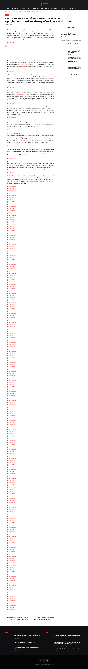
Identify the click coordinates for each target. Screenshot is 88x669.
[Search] (80, 8)
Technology (54, 8)
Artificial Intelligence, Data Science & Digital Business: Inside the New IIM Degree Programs (74, 68)
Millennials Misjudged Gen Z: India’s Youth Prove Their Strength (70, 33)
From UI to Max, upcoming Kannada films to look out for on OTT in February (43, 618)
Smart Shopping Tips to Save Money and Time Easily (75, 75)
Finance (23, 8)
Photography (45, 8)
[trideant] (44, 3)
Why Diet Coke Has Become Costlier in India (74, 44)
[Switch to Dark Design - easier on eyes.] (82, 8)
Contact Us (72, 8)
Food (29, 8)
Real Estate (64, 8)
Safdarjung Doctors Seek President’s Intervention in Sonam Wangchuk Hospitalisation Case (74, 59)
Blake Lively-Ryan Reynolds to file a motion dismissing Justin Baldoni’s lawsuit (17, 618)
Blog (7, 15)
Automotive (15, 8)
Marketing (36, 8)
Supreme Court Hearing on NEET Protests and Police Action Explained (74, 51)
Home (8, 8)
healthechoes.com (43, 30)
